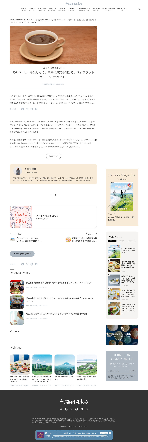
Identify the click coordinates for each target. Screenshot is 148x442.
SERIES (19, 20)
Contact (54, 422)
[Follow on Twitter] (71, 409)
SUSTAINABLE (48, 84)
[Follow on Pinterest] (76, 409)
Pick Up (15, 347)
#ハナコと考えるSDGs (22, 254)
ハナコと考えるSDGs (41, 20)
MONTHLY (131, 240)
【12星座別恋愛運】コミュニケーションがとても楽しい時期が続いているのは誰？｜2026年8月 (75, 436)
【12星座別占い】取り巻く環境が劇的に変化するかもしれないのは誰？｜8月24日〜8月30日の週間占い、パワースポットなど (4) (80, 433)
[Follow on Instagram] (61, 409)
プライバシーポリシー (128, 376)
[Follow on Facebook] (66, 409)
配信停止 (133, 371)
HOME (12, 20)
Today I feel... (53, 433)
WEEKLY (121, 240)
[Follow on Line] (81, 409)
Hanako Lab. (28, 20)
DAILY (112, 240)
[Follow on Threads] (87, 409)
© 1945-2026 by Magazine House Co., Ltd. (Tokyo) (74, 426)
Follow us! (122, 340)
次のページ (53, 156)
